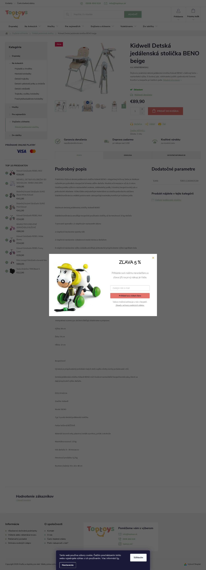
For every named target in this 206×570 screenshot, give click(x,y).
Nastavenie (68, 565)
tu (118, 558)
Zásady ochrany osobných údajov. (130, 305)
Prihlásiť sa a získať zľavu (130, 295)
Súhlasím (138, 557)
